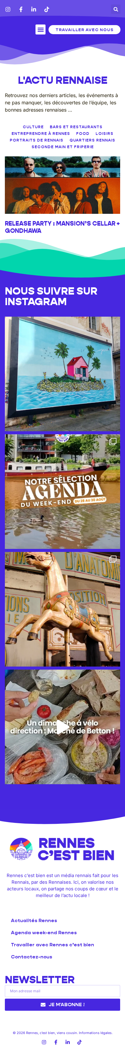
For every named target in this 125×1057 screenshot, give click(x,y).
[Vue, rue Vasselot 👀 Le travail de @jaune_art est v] (62, 374)
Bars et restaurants (76, 126)
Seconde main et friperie (63, 146)
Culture (33, 126)
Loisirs (104, 133)
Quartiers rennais (92, 140)
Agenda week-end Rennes (44, 932)
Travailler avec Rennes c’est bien (52, 944)
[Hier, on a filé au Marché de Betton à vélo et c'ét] (62, 727)
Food (83, 133)
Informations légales (95, 1033)
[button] (115, 9)
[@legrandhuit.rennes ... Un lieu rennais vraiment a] (62, 609)
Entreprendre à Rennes (41, 133)
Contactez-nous (31, 957)
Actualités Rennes (34, 920)
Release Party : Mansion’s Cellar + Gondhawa (62, 227)
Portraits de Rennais (36, 140)
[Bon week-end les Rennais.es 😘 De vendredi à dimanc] (62, 491)
